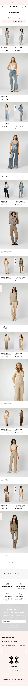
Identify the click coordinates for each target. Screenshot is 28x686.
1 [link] (9, 563)
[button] (2, 7)
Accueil (3, 17)
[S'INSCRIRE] (24, 651)
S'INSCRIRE (14, 626)
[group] (8, 586)
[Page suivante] (17, 563)
